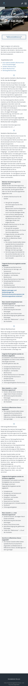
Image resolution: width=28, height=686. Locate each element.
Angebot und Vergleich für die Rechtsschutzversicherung (14, 37)
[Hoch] (14, 75)
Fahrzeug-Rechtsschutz (9, 70)
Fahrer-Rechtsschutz (8, 68)
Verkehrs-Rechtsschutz (9, 66)
